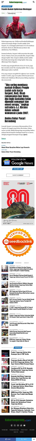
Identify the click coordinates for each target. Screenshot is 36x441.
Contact (22, 432)
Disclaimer (32, 430)
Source (4, 138)
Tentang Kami (5, 430)
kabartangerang (11, 13)
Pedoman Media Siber (14, 430)
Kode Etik (16, 432)
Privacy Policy (24, 430)
